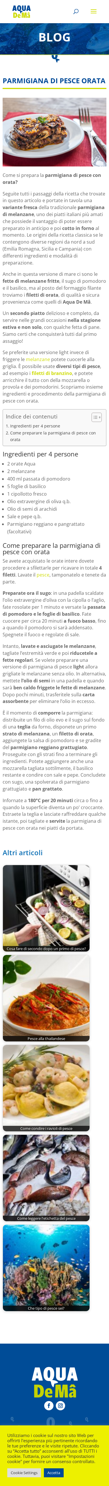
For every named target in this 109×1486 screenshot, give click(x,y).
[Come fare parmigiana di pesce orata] (54, 132)
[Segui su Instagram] (60, 1405)
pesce (43, 575)
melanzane (38, 359)
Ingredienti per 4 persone (35, 426)
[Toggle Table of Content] (93, 417)
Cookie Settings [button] (24, 1472)
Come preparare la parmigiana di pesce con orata (53, 436)
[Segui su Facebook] (48, 1405)
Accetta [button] (53, 1472)
